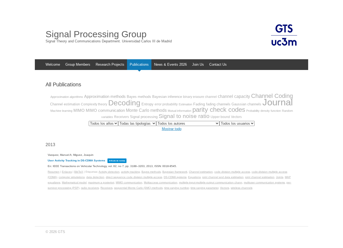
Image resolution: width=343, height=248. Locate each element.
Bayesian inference (167, 97)
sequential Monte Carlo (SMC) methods (138, 187)
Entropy (147, 104)
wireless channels (241, 187)
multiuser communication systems (264, 182)
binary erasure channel (200, 97)
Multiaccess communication (160, 182)
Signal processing (144, 117)
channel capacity (234, 96)
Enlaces (67, 171)
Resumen (53, 171)
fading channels (218, 104)
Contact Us (218, 64)
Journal (277, 102)
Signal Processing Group (96, 34)
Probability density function (263, 110)
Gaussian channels (246, 104)
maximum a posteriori (101, 182)
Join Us (198, 64)
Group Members (77, 64)
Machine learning (61, 110)
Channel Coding (272, 95)
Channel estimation (65, 104)
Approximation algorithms (66, 96)
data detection (95, 177)
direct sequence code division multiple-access (134, 177)
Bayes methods (139, 97)
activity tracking (130, 171)
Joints (279, 177)
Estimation (185, 104)
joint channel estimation (259, 177)
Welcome (53, 64)
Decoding (124, 103)
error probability (166, 104)
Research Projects (110, 64)
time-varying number (176, 187)
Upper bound (220, 117)
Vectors (236, 117)
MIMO (79, 110)
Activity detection (109, 171)
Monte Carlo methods (146, 110)
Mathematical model (74, 182)
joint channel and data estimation (223, 177)
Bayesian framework (174, 171)
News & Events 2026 (170, 64)
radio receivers (90, 187)
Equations (194, 177)
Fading (199, 104)
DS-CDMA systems (175, 177)
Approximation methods (105, 96)
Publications (139, 64)
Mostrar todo (171, 129)
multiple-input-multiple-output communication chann (210, 182)
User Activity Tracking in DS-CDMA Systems (76, 160)
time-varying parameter (204, 187)
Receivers (121, 117)
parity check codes (218, 109)
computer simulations (72, 177)
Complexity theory (94, 104)
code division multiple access (232, 171)
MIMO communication (105, 110)
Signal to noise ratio (184, 116)
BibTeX (78, 171)
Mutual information (179, 110)
